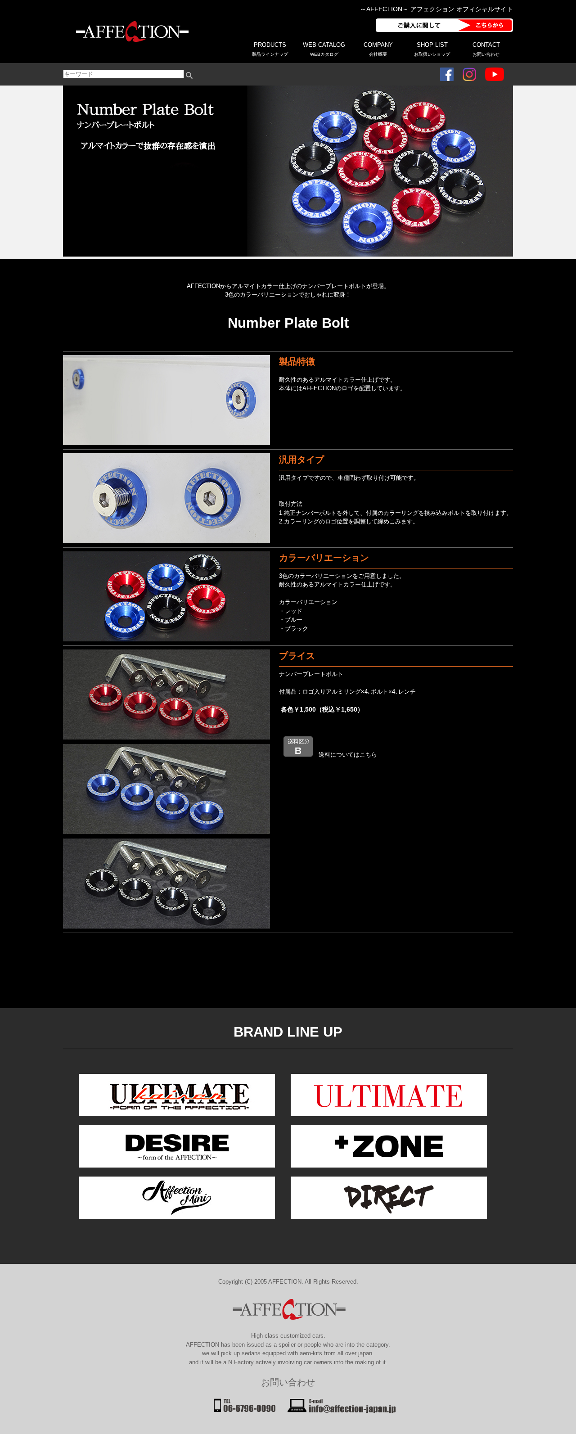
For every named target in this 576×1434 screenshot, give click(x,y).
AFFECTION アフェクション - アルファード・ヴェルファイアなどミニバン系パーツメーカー (130, 31)
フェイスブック (447, 74)
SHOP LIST (432, 49)
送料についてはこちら (348, 754)
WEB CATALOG (324, 49)
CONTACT (486, 49)
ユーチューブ (494, 74)
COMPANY (378, 49)
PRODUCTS (270, 49)
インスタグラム (469, 74)
